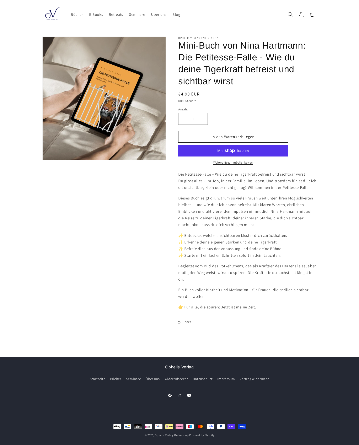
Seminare (133, 379)
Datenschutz (203, 379)
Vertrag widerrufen (254, 379)
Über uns (153, 379)
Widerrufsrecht (176, 379)
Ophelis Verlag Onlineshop (171, 435)
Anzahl (183, 109)
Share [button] (187, 322)
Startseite (97, 379)
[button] (290, 14)
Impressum (226, 379)
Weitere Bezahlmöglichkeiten (233, 162)
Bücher (115, 379)
